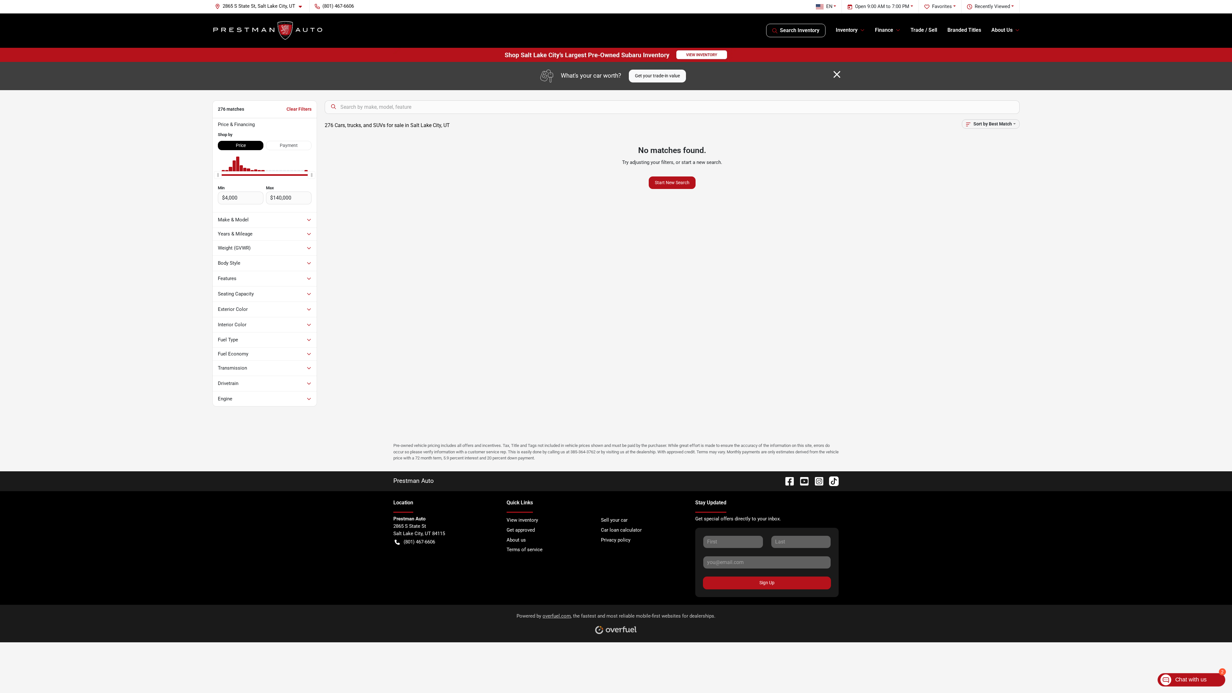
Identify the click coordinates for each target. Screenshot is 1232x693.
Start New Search (672, 182)
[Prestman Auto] (268, 30)
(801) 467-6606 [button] (338, 6)
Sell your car (614, 520)
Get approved (521, 530)
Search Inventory (799, 30)
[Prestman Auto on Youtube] (801, 480)
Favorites (942, 6)
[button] (261, 6)
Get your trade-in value (657, 75)
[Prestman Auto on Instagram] (816, 480)
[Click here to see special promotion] (616, 54)
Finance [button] (884, 30)
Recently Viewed (992, 6)
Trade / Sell (924, 30)
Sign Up (766, 582)
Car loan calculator (621, 530)
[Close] (837, 74)
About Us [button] (1002, 30)
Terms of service (525, 549)
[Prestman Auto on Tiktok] (831, 480)
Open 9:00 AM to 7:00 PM (882, 6)
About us (516, 540)
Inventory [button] (847, 30)
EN (829, 6)
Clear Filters (299, 109)
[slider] (218, 175)
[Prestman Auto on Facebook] (787, 480)
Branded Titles (964, 30)
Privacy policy (615, 540)
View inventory (522, 520)
